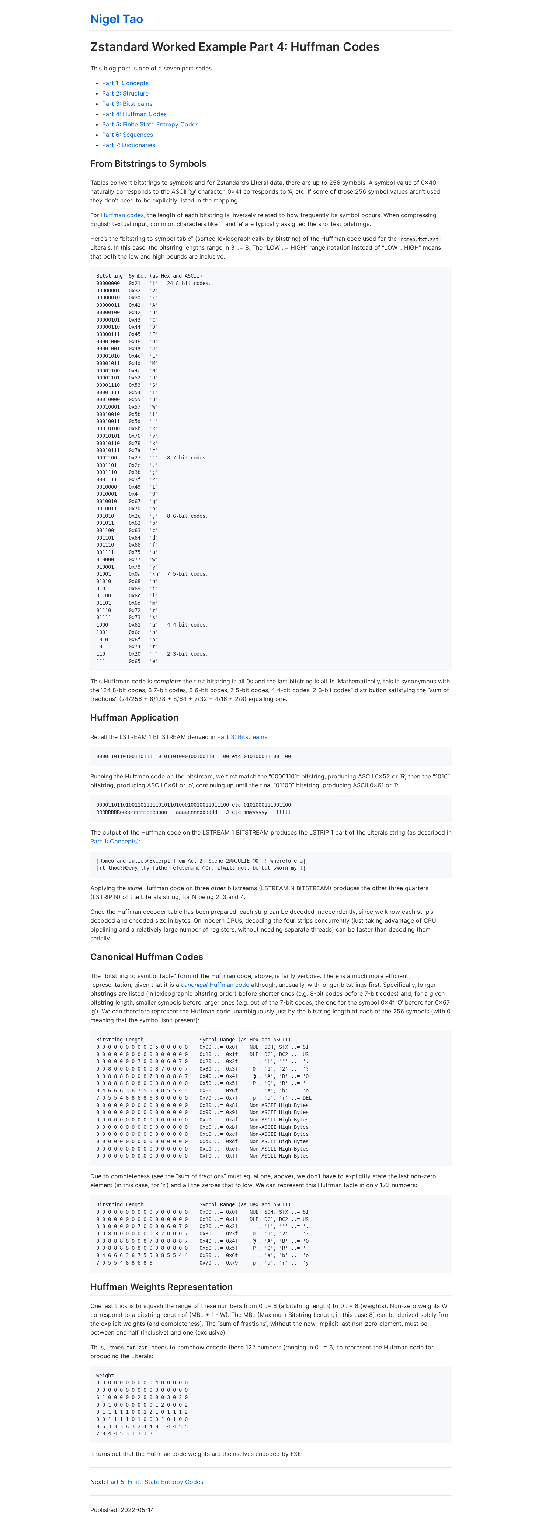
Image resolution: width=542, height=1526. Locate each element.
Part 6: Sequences (127, 134)
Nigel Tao (116, 19)
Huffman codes (122, 215)
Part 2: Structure (125, 93)
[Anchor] (210, 162)
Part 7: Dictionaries (128, 145)
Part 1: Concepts (125, 83)
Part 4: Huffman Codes (134, 114)
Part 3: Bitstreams (127, 103)
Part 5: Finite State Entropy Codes (150, 124)
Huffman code (215, 984)
